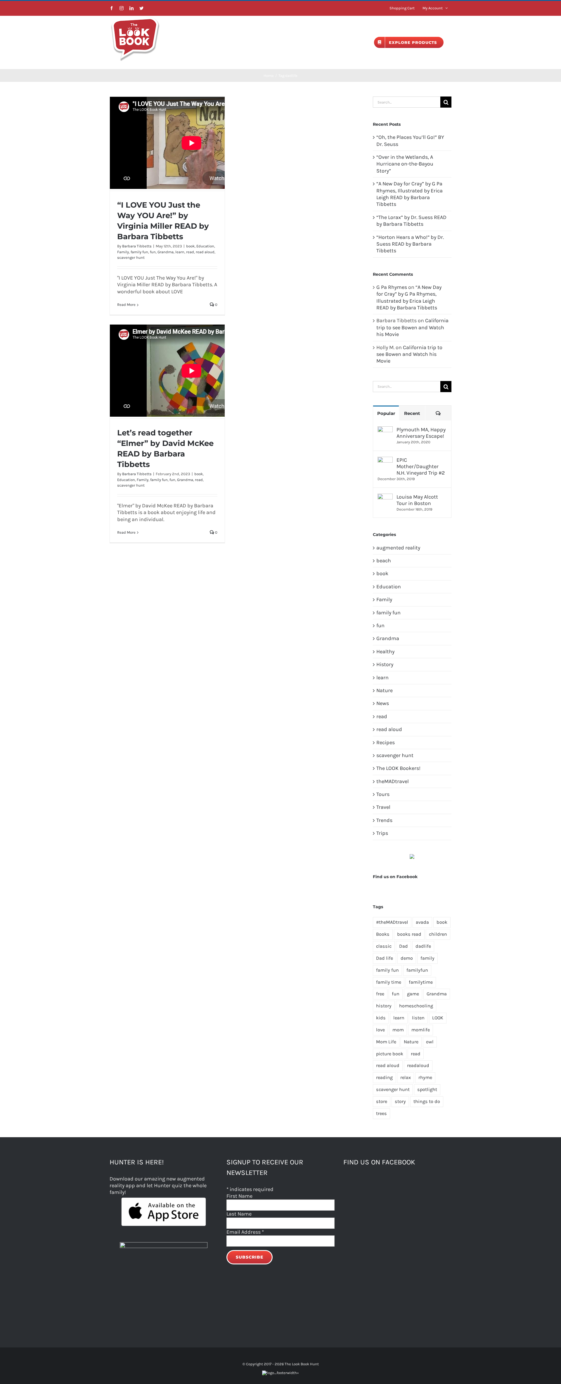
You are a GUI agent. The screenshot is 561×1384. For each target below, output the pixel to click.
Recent (412, 413)
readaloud (418, 1065)
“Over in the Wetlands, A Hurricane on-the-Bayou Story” (404, 164)
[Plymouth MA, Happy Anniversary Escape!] (385, 429)
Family (123, 252)
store (381, 1101)
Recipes (385, 742)
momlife (420, 1030)
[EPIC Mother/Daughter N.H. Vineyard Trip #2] (385, 460)
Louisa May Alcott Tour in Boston (417, 500)
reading (384, 1077)
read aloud (205, 252)
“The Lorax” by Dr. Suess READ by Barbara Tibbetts (411, 220)
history (384, 1006)
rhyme (425, 1077)
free (380, 994)
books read (409, 934)
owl (430, 1042)
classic (384, 946)
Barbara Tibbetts (137, 246)
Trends (384, 820)
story (400, 1101)
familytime (421, 982)
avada (422, 922)
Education (205, 246)
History (384, 664)
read (190, 252)
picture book (389, 1053)
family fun (139, 252)
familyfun (417, 970)
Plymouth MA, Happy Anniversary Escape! (421, 432)
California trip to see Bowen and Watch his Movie (412, 327)
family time (388, 982)
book (190, 246)
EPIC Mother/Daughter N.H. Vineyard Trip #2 (420, 466)
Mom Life (386, 1042)
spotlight (427, 1089)
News (382, 703)
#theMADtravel (392, 922)
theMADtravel (392, 781)
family (427, 958)
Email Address (245, 1232)
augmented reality (398, 547)
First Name (239, 1196)
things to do (426, 1101)
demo (407, 958)
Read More (126, 304)
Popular (386, 413)
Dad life (384, 958)
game (413, 994)
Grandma (165, 252)
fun (153, 252)
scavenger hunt (131, 257)
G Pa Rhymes (391, 287)
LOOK (437, 1018)
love (380, 1030)
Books (382, 934)
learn (179, 252)
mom (398, 1030)
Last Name (239, 1214)
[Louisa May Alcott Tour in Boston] (385, 497)
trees (381, 1113)
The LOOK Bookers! (398, 768)
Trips (382, 833)
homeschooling (416, 1006)
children (438, 934)
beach (383, 560)
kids (381, 1018)
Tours (382, 794)
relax (405, 1077)
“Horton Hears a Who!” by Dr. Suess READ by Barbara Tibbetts (410, 244)
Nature (384, 690)
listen (418, 1018)
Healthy (385, 651)
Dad (403, 946)
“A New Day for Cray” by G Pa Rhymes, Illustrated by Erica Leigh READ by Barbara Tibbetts (409, 193)
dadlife (423, 946)
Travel (383, 807)
